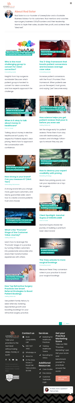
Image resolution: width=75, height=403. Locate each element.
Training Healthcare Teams (47, 348)
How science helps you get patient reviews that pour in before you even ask (53, 120)
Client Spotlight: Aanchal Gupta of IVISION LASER (51, 216)
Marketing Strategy (45, 176)
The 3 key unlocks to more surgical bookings (52, 261)
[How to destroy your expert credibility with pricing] (54, 157)
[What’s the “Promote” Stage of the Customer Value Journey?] (20, 217)
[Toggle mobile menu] (71, 3)
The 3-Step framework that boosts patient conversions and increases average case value (53, 65)
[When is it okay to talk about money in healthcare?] (20, 107)
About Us (29, 356)
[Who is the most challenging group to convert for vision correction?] (20, 48)
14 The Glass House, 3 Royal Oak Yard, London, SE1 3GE (31, 365)
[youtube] (13, 359)
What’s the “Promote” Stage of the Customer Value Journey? (16, 232)
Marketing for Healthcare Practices (48, 339)
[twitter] (9, 359)
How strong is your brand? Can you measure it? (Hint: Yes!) (18, 179)
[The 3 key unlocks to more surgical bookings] (54, 247)
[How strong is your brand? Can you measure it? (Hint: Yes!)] (20, 163)
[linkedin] (16, 359)
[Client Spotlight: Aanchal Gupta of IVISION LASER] (54, 202)
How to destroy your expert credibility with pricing (53, 172)
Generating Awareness (12, 184)
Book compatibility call (31, 339)
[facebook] (6, 359)
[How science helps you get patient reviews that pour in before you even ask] (54, 104)
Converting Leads (10, 72)
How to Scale (9, 128)
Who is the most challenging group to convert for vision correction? (15, 65)
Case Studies (48, 369)
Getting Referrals (44, 125)
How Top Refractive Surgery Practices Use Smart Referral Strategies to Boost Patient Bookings (19, 290)
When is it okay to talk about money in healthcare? (16, 123)
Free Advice (47, 373)
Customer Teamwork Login (46, 379)
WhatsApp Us (31, 352)
